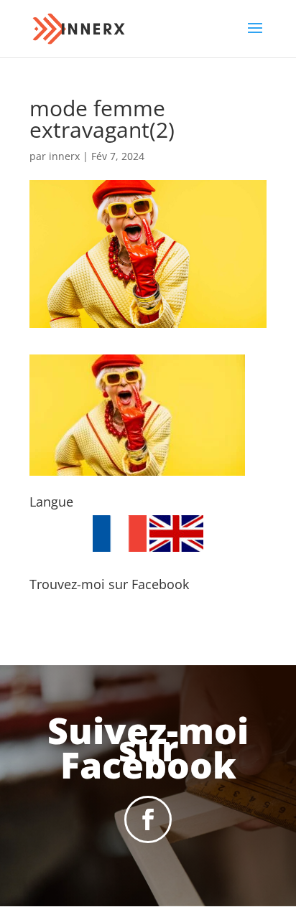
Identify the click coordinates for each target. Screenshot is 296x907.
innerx (64, 156)
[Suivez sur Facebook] (148, 819)
